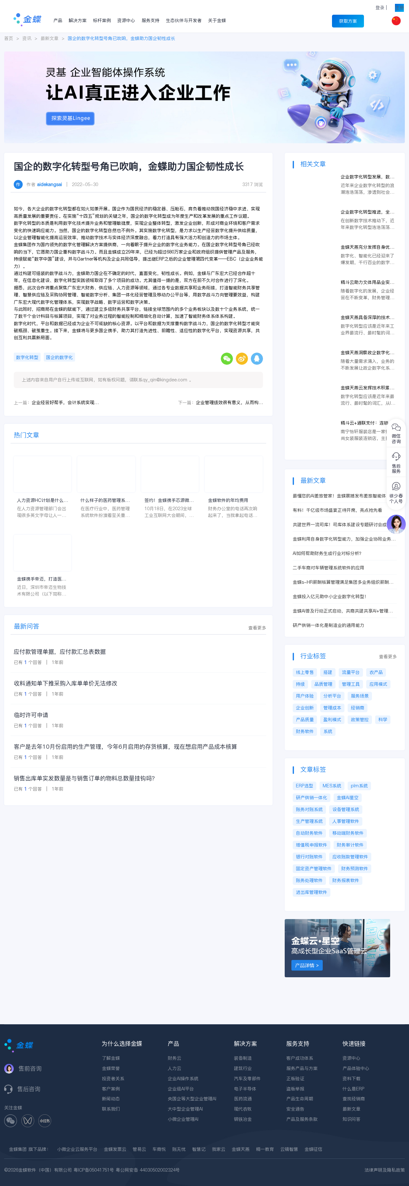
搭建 (327, 672)
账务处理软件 (309, 880)
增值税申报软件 (311, 845)
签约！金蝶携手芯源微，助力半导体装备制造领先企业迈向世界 (169, 500)
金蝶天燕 (241, 1149)
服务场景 (360, 696)
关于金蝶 (217, 20)
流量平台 (351, 672)
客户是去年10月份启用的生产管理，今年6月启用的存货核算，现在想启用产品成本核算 (125, 747)
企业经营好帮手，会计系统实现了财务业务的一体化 (65, 402)
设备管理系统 (345, 809)
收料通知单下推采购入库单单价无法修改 (65, 683)
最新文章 (49, 38)
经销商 (357, 708)
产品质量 (305, 719)
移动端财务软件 (348, 833)
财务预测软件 (354, 868)
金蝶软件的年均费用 (228, 500)
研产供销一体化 (311, 797)
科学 (382, 719)
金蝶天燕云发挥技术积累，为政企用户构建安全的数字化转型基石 (367, 388)
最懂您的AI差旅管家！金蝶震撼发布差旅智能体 (339, 496)
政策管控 (360, 719)
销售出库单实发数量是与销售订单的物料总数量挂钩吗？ (86, 778)
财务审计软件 (350, 845)
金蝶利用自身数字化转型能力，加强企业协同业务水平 (344, 539)
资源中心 (126, 20)
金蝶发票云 (115, 1149)
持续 (300, 684)
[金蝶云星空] (337, 922)
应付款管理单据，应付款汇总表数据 (60, 652)
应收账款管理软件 (350, 857)
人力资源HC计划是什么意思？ (42, 500)
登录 (379, 7)
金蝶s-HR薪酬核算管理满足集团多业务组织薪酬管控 (343, 582)
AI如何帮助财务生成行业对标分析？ (328, 553)
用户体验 (305, 696)
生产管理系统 (309, 821)
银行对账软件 (309, 857)
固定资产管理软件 (314, 868)
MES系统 (332, 786)
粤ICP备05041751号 (93, 1170)
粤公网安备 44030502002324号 (148, 1170)
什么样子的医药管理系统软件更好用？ (105, 500)
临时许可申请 (31, 715)
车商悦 (159, 1149)
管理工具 (351, 684)
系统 (327, 731)
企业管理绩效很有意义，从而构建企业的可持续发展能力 (229, 402)
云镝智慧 (289, 1149)
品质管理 (323, 684)
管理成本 (332, 708)
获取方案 (348, 21)
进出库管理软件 (311, 892)
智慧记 (198, 1149)
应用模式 (378, 684)
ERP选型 (304, 786)
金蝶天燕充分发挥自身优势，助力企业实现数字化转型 (367, 247)
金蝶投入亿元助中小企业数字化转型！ (331, 596)
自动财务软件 (309, 833)
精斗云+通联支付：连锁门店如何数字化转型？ (367, 423)
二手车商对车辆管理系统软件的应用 (328, 568)
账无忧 (179, 1149)
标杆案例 (102, 20)
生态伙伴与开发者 (184, 20)
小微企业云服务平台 (77, 1149)
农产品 (376, 672)
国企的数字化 (59, 357)
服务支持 (150, 20)
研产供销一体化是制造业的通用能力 (328, 625)
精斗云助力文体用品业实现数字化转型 (367, 282)
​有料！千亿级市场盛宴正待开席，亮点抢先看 (337, 510)
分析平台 (332, 696)
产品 (57, 20)
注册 (399, 7)
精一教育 (265, 1149)
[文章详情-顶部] (204, 54)
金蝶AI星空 (348, 797)
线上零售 (305, 672)
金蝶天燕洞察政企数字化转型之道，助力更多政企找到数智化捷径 (367, 352)
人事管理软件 (345, 821)
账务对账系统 (309, 809)
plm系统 (359, 786)
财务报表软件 (345, 880)
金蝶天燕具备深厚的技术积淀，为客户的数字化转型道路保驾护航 (367, 317)
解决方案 (78, 20)
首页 (8, 38)
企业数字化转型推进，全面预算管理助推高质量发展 (367, 212)
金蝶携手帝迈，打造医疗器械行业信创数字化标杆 (41, 579)
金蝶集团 (18, 1149)
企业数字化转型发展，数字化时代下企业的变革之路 (367, 177)
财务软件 (305, 731)
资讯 (26, 38)
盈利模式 (332, 719)
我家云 (218, 1149)
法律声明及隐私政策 (385, 1170)
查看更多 (257, 628)
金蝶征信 (313, 1149)
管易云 (139, 1149)
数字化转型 (27, 357)
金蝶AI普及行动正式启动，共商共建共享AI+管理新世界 (343, 611)
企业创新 (305, 708)
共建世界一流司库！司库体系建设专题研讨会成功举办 (344, 524)
